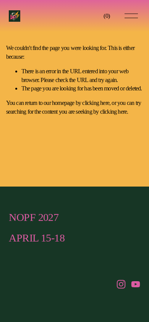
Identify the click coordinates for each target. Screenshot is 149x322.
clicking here (95, 103)
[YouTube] (135, 284)
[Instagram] (121, 284)
